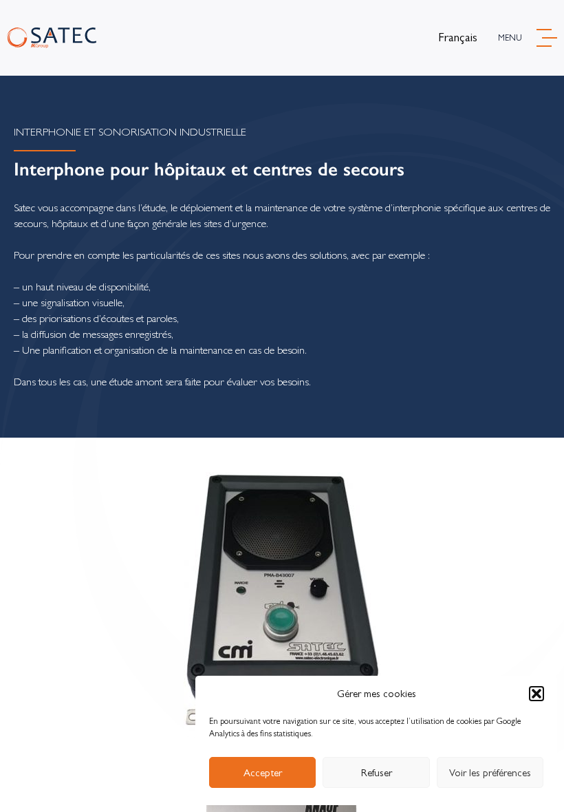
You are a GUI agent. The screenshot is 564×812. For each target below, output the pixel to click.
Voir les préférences (490, 772)
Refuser (376, 772)
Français (457, 37)
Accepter (262, 772)
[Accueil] (51, 38)
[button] (536, 694)
